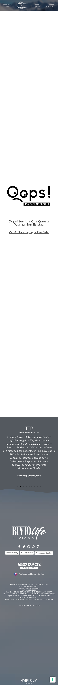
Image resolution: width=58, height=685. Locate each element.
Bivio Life (35, 432)
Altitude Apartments (50, 5)
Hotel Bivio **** (7, 5)
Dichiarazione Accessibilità (29, 605)
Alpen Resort (24, 432)
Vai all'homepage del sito (29, 232)
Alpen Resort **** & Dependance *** (22, 5)
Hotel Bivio (29, 681)
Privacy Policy (12, 553)
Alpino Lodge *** (36, 5)
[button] (3, 450)
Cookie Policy (26, 553)
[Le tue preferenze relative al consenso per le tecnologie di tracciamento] (53, 680)
